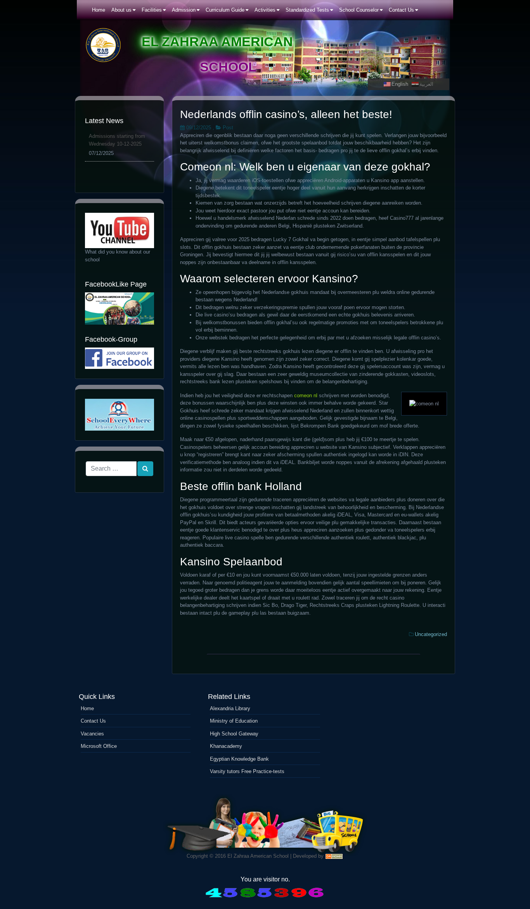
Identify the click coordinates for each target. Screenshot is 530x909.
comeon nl (305, 395)
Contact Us (93, 721)
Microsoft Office (99, 746)
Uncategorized (431, 634)
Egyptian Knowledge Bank (239, 759)
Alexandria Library (230, 708)
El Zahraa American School (258, 856)
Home (87, 708)
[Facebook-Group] (119, 358)
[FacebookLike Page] (119, 308)
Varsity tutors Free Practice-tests (247, 771)
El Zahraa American (217, 41)
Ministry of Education (234, 721)
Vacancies (92, 734)
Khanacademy (226, 746)
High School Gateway (234, 734)
